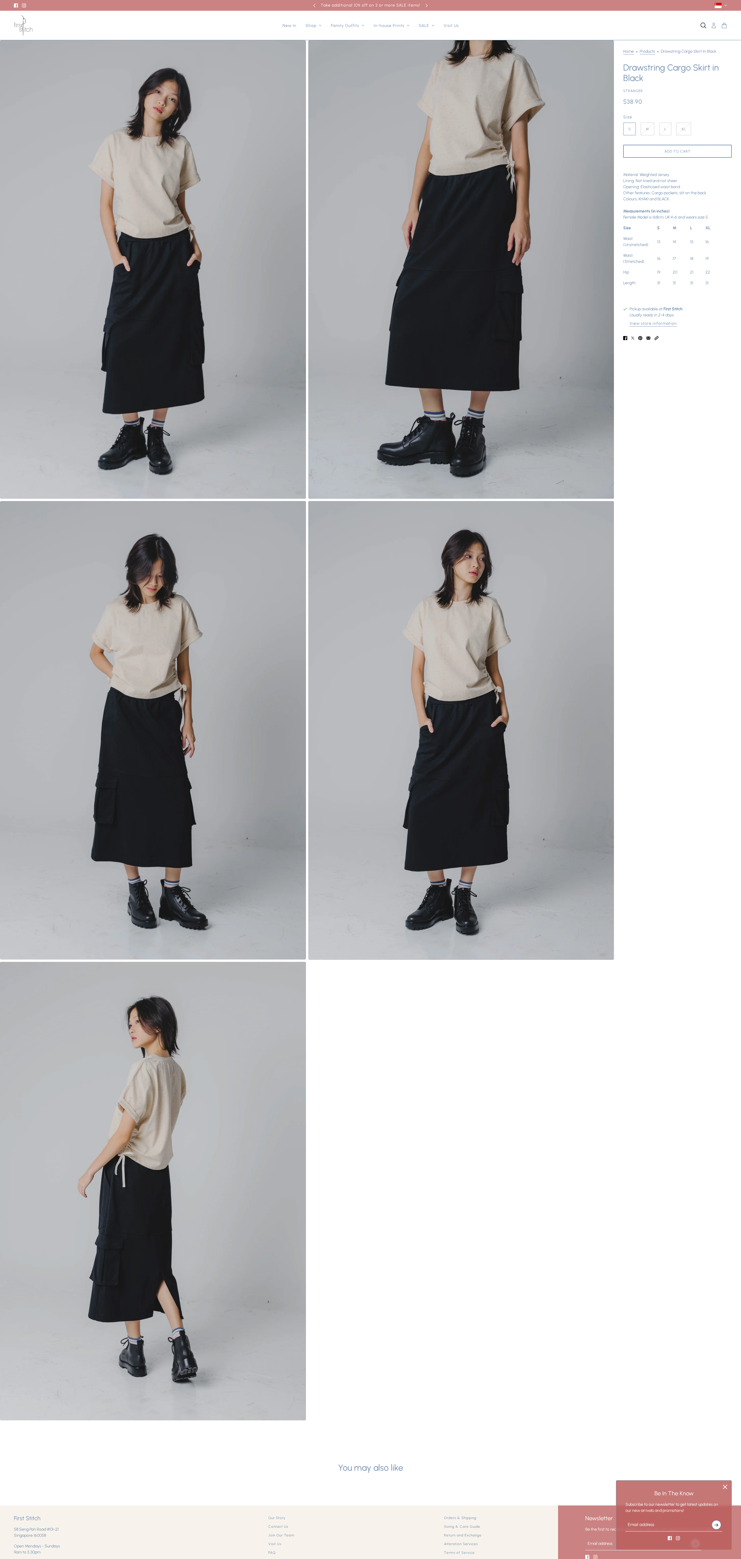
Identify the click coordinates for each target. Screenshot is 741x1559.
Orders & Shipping (460, 1518)
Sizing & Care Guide (462, 1527)
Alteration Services (461, 1544)
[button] (656, 338)
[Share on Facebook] (625, 338)
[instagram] (24, 5)
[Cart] (724, 25)
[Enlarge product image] (153, 269)
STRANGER (633, 91)
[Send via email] (648, 338)
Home (628, 51)
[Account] (714, 25)
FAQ (272, 1553)
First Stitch (673, 309)
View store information (653, 324)
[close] (725, 1487)
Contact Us (278, 1527)
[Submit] (716, 1524)
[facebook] (16, 5)
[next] (427, 5)
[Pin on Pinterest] (640, 338)
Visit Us (274, 1544)
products (647, 51)
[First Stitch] (23, 25)
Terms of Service (459, 1553)
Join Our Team (281, 1535)
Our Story (276, 1518)
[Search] (703, 25)
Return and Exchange (463, 1535)
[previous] (314, 5)
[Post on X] (632, 338)
